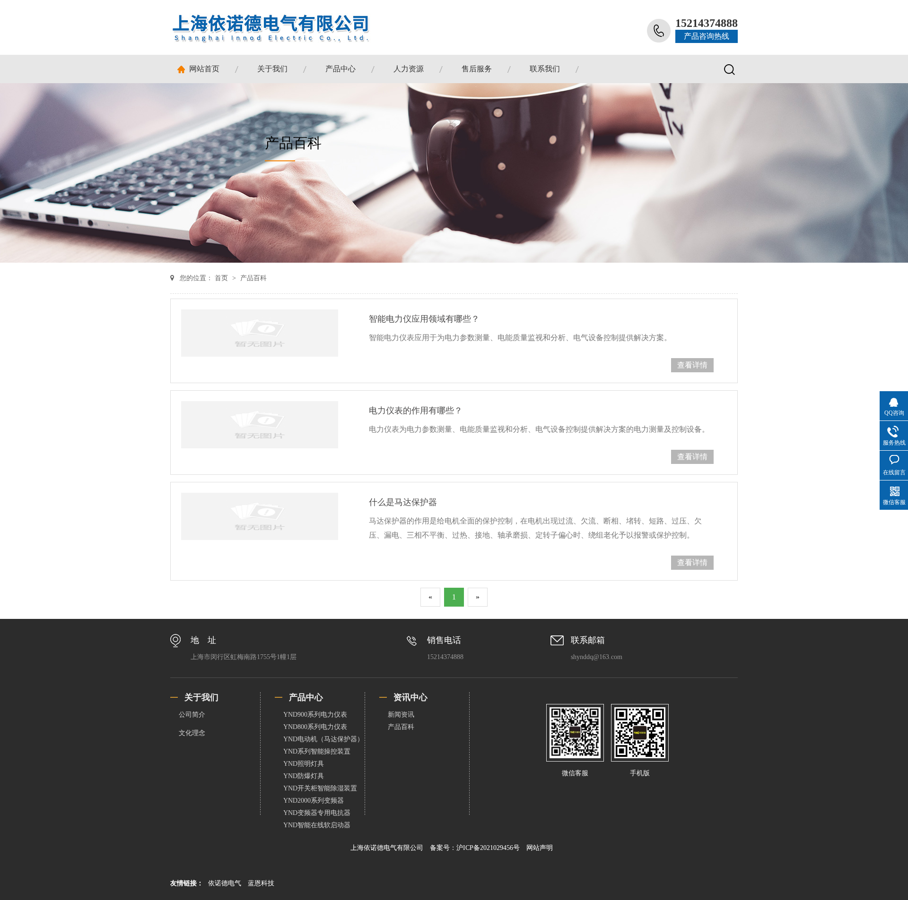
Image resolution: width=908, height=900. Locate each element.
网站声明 (539, 847)
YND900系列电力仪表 (315, 714)
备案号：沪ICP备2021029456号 (476, 847)
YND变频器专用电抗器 (316, 812)
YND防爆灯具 (303, 776)
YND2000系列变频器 (313, 800)
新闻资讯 (401, 714)
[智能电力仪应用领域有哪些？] (259, 333)
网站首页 (204, 69)
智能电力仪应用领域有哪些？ (424, 319)
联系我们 (545, 69)
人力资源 (408, 69)
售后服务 (477, 69)
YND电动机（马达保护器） (323, 739)
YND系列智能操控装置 (316, 751)
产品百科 (253, 278)
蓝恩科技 (261, 883)
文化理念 (192, 733)
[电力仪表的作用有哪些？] (259, 424)
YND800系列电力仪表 (315, 726)
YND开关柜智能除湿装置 (320, 788)
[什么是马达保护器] (259, 516)
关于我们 (272, 69)
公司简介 (192, 714)
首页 (222, 278)
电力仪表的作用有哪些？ (416, 410)
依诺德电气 (225, 883)
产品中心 (340, 69)
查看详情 (692, 365)
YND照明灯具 (303, 763)
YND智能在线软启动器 (316, 825)
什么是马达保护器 (403, 502)
